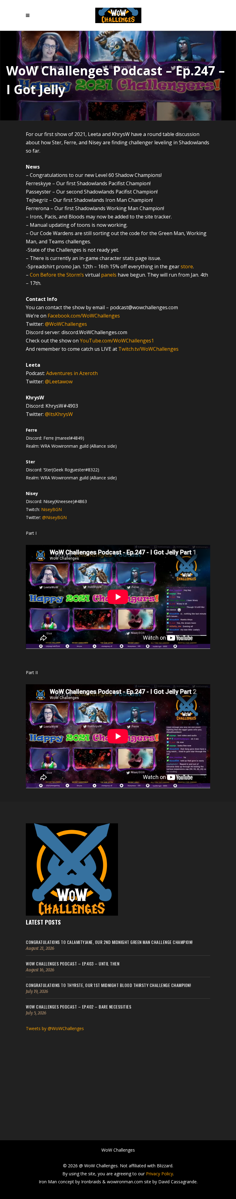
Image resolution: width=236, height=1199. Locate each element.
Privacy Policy (159, 1174)
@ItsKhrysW (59, 414)
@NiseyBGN (54, 517)
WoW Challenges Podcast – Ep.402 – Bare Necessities (78, 1006)
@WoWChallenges (66, 324)
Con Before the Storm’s (57, 274)
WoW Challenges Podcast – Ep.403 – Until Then (72, 963)
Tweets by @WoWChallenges (55, 1028)
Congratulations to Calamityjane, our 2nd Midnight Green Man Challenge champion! (109, 942)
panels (108, 274)
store (187, 266)
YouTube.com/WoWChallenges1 (116, 340)
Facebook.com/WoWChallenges (84, 315)
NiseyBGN (51, 509)
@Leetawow (59, 381)
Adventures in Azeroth (72, 373)
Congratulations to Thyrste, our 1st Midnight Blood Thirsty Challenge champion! (108, 985)
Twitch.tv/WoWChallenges (148, 349)
